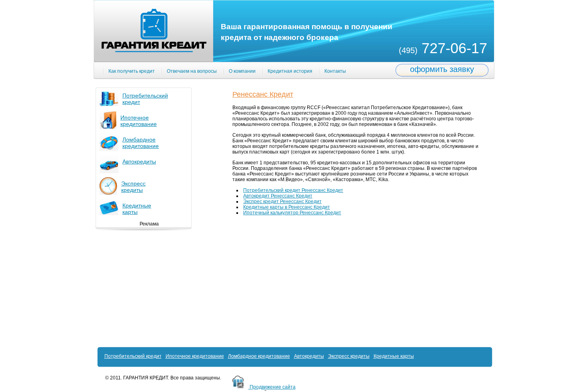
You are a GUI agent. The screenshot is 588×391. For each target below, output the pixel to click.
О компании (242, 71)
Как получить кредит (131, 71)
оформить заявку (442, 69)
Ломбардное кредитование (140, 142)
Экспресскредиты (133, 186)
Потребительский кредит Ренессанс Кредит (293, 190)
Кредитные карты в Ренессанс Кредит (286, 207)
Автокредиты (139, 161)
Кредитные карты (136, 208)
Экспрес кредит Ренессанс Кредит (282, 201)
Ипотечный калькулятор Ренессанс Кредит (292, 212)
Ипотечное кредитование (138, 120)
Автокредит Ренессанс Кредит (277, 196)
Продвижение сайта (273, 387)
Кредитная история (290, 71)
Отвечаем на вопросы (192, 71)
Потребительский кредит (133, 356)
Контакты (335, 71)
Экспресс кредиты (349, 356)
